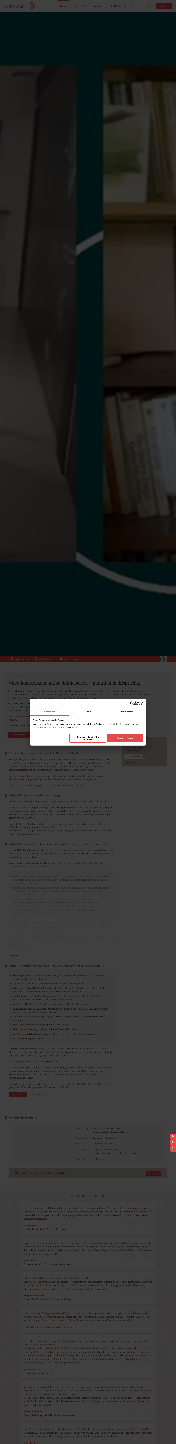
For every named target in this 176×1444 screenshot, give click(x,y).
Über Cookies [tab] (126, 712)
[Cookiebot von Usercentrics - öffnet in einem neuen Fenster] (132, 703)
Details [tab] (88, 712)
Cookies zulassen (125, 738)
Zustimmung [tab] (49, 712)
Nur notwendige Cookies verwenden (87, 738)
